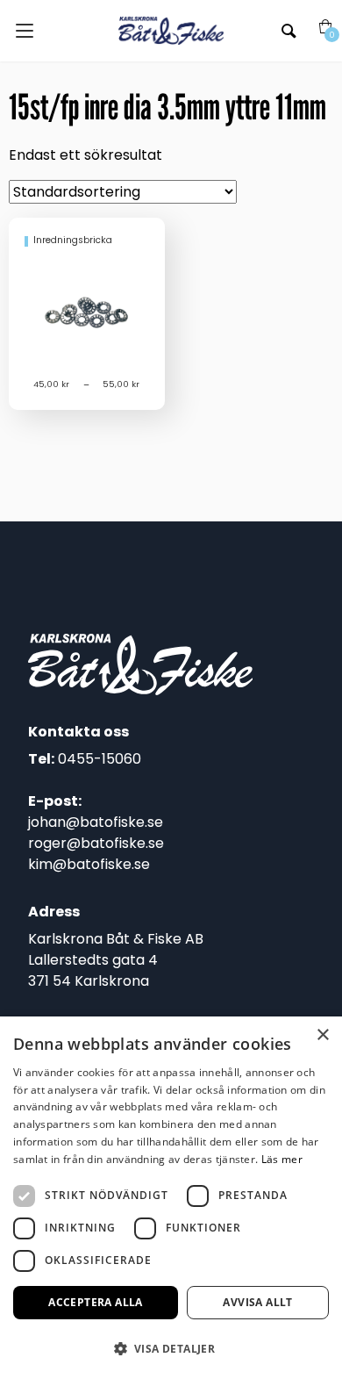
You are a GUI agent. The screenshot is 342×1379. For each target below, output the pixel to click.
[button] (171, 1348)
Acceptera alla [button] (95, 1302)
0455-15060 (99, 759)
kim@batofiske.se (89, 864)
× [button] (322, 1035)
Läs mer (282, 1159)
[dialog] (171, 1197)
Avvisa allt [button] (257, 1302)
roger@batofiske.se (96, 843)
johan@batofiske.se (95, 822)
